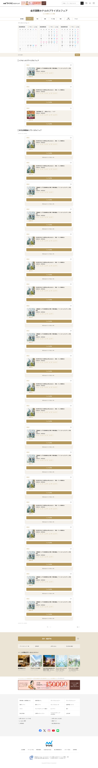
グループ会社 (67, 749)
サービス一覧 (30, 749)
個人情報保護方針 (58, 749)
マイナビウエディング (22, 678)
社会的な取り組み (47, 749)
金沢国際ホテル (54, 678)
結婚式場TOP (29, 678)
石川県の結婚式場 (36, 678)
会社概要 (23, 749)
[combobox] (71, 3)
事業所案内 (38, 749)
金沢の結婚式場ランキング (45, 678)
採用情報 (75, 749)
